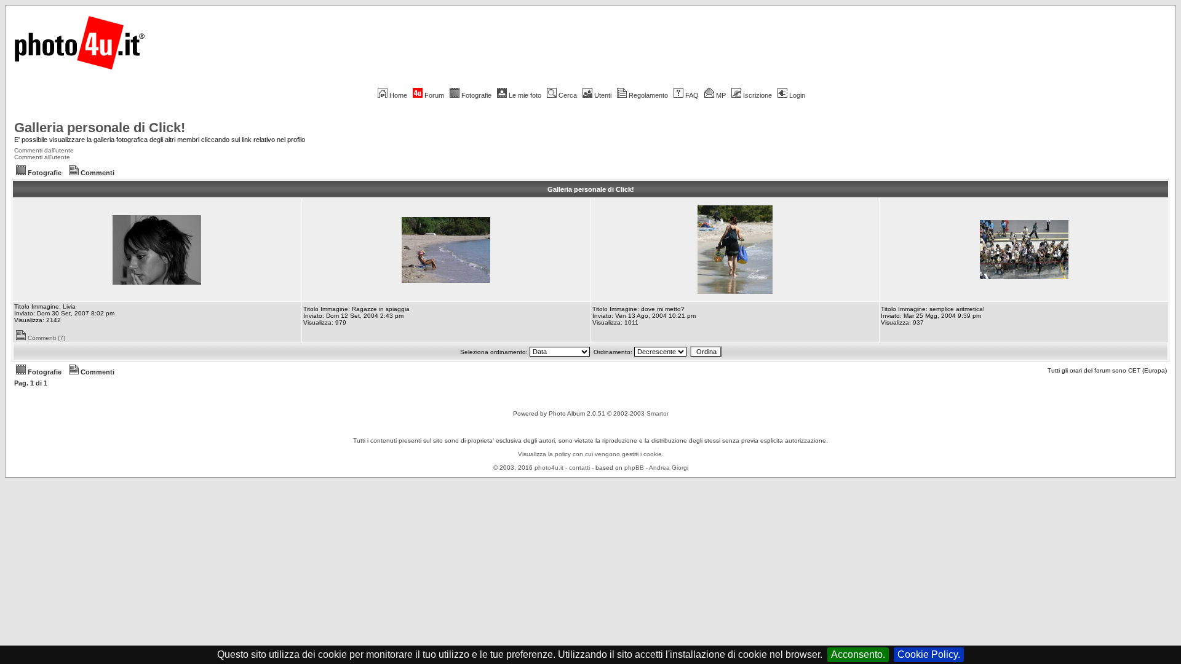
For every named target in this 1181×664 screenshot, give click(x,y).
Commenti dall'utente (44, 150)
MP (721, 95)
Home (398, 95)
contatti (579, 467)
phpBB (634, 467)
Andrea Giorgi (668, 467)
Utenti (602, 95)
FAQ (692, 95)
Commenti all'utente (42, 157)
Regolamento (648, 95)
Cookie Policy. (928, 654)
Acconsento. (858, 654)
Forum (434, 95)
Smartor (657, 413)
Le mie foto (525, 95)
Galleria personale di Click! (99, 127)
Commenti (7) (46, 337)
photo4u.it (549, 467)
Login (797, 95)
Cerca (568, 95)
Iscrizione (757, 95)
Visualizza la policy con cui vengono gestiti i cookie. (591, 454)
